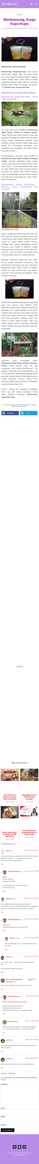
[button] (31, 4)
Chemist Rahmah (13, 871)
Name (3, 1108)
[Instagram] (24, 480)
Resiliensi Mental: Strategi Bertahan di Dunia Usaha (22, 622)
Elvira (7, 957)
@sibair (5, 877)
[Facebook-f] (15, 480)
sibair (7, 850)
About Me (20, 466)
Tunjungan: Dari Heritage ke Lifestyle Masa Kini (23, 653)
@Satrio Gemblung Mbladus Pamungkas (15, 1002)
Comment (4, 1084)
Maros (29, 404)
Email (3, 1116)
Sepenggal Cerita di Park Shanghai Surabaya (22, 589)
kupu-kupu (22, 404)
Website (3, 1125)
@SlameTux (6, 925)
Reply (2, 864)
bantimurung (9, 404)
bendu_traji (11, 1021)
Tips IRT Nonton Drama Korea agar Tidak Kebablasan (23, 573)
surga (34, 404)
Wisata (20, 14)
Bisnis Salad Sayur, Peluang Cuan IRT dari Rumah (23, 606)
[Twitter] (19, 480)
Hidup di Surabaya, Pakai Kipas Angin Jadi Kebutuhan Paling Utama (24, 638)
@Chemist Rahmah (10, 943)
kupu (16, 404)
